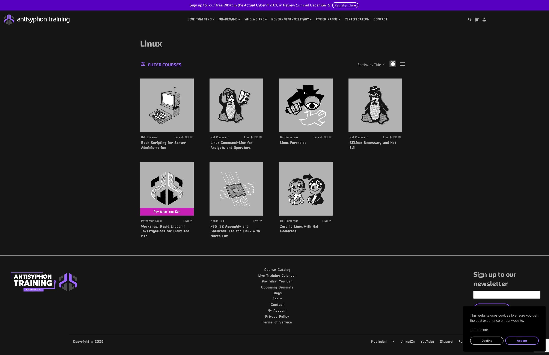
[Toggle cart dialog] (476, 20)
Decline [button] (486, 340)
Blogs (277, 293)
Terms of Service (277, 322)
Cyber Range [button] (327, 19)
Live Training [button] (200, 19)
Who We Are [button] (254, 19)
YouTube (427, 341)
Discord (446, 341)
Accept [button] (522, 340)
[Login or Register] (484, 20)
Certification (357, 19)
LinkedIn (407, 341)
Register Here (345, 5)
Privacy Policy (277, 316)
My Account (277, 310)
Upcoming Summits (277, 287)
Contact (380, 19)
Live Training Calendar (277, 275)
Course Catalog (277, 270)
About (277, 299)
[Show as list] (402, 63)
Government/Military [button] (290, 19)
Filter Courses (164, 64)
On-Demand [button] (228, 19)
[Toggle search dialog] (469, 20)
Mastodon (379, 341)
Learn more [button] (479, 330)
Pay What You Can (277, 281)
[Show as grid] (393, 63)
